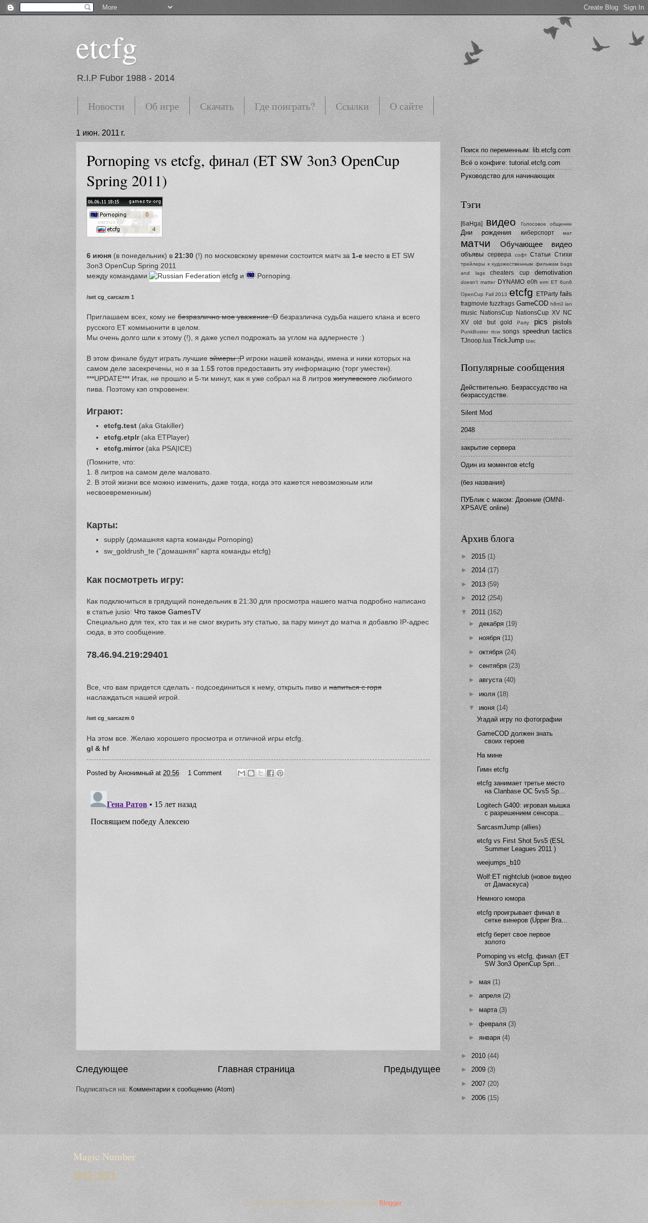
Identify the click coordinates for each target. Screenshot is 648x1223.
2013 (479, 584)
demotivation (553, 272)
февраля (493, 1024)
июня (488, 707)
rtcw (495, 331)
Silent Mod (476, 412)
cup (524, 273)
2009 (479, 1069)
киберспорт (537, 233)
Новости (106, 106)
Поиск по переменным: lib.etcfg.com (516, 150)
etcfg (106, 46)
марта (489, 1010)
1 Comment (205, 773)
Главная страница (256, 1069)
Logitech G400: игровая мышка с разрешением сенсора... (523, 809)
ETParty (547, 294)
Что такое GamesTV (167, 612)
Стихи (563, 254)
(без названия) (483, 482)
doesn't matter (478, 282)
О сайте (406, 106)
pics (541, 321)
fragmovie (474, 304)
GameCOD (532, 303)
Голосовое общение (546, 224)
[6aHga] (471, 224)
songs (511, 331)
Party (523, 322)
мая (486, 982)
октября (492, 652)
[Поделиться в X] (261, 773)
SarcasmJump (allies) (509, 827)
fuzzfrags (502, 304)
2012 (479, 598)
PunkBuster (474, 331)
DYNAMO (511, 282)
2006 (479, 1098)
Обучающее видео (536, 244)
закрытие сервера (488, 447)
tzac (531, 341)
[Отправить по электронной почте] (241, 773)
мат (567, 233)
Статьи (540, 254)
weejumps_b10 (498, 862)
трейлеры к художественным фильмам (509, 264)
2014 (479, 570)
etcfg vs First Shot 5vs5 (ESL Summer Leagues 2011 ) (520, 844)
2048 (468, 430)
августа (491, 680)
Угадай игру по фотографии (519, 719)
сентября (494, 665)
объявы (472, 254)
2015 (479, 556)
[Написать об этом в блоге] (251, 773)
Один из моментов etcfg (497, 465)
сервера (499, 254)
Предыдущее (412, 1069)
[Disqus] (258, 913)
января (490, 1037)
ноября (490, 638)
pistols (562, 322)
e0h (532, 282)
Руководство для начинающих (508, 176)
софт (521, 255)
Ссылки (352, 106)
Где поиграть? (285, 106)
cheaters (502, 273)
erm (544, 282)
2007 (479, 1083)
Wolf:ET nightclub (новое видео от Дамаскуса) (524, 880)
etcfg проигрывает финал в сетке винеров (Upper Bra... (522, 916)
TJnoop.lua (476, 341)
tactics (562, 331)
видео (501, 222)
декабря (492, 623)
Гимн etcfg (492, 769)
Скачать (217, 106)
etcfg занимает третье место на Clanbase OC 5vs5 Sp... (521, 786)
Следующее (102, 1069)
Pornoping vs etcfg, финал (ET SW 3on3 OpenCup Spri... (523, 959)
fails (566, 294)
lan (568, 304)
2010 (479, 1056)
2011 (479, 612)
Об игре (162, 106)
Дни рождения (486, 232)
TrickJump (508, 340)
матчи (476, 243)
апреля (491, 995)
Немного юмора (501, 898)
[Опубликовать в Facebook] (270, 773)
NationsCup (496, 313)
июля (488, 694)
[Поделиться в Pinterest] (280, 773)
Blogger (390, 1203)
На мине (489, 755)
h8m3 (556, 304)
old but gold (492, 322)
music (469, 313)
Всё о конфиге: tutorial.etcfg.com (510, 162)
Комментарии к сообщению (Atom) (181, 1089)
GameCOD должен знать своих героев (515, 737)
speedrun (535, 331)
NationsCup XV (538, 313)
